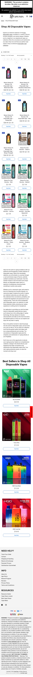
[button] (30, 16)
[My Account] (27, 16)
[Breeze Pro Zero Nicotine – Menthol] (24, 171)
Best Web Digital (24, 673)
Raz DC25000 (16, 399)
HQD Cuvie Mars (16, 486)
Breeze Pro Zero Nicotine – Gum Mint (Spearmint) (24, 211)
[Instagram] (6, 605)
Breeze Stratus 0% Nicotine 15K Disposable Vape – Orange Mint (8, 117)
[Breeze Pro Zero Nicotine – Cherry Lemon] (8, 231)
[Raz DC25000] (16, 383)
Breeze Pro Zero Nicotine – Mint (8, 181)
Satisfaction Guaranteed (8, 565)
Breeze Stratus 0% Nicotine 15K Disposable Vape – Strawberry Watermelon (25, 85)
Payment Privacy (6, 563)
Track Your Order (6, 554)
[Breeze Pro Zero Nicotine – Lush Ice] (8, 200)
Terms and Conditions (7, 585)
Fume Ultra (16, 442)
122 (25, 59)
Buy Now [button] (8, 93)
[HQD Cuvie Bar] (16, 513)
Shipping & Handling (7, 559)
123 (28, 59)
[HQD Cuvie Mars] (16, 469)
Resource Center (6, 594)
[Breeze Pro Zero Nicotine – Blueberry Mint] (24, 231)
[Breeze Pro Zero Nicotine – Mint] (8, 171)
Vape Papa (16, 671)
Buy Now (16, 405)
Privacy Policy (5, 583)
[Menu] (3, 16)
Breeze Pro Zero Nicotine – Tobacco (24, 148)
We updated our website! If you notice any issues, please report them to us (17, 11)
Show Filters (6, 52)
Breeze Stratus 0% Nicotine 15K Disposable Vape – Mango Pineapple (8, 150)
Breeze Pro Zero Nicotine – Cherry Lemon (8, 242)
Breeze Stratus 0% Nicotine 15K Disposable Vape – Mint (24, 116)
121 (21, 59)
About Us (4, 574)
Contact (3, 556)
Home (2, 20)
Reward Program (6, 578)
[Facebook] (2, 605)
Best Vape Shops (6, 598)
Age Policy (4, 576)
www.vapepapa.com (25, 618)
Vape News (4, 600)
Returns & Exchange (7, 561)
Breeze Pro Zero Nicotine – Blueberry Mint (24, 242)
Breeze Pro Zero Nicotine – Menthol (25, 181)
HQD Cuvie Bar (16, 529)
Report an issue (31, 412)
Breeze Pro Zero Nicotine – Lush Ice (8, 210)
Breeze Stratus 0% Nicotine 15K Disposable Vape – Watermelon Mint (8, 85)
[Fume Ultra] (16, 426)
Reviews (3, 581)
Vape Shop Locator (7, 596)
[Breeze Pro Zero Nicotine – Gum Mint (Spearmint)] (24, 200)
